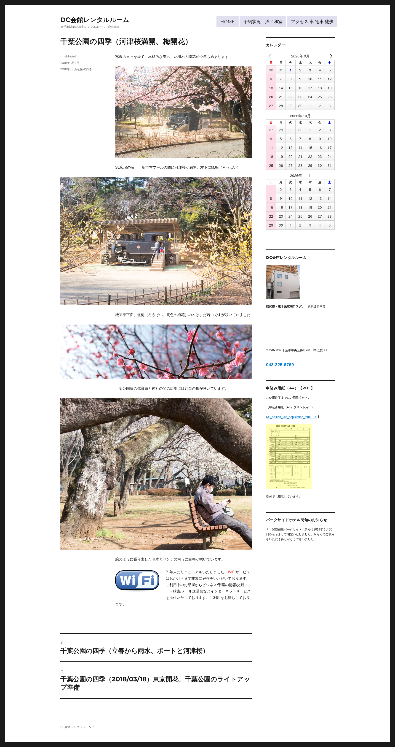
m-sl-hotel (68, 56)
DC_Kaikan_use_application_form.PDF (292, 417)
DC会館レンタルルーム (94, 20)
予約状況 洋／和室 (263, 21)
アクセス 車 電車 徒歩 (312, 21)
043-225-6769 (280, 364)
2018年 (65, 69)
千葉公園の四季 (81, 69)
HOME (227, 21)
